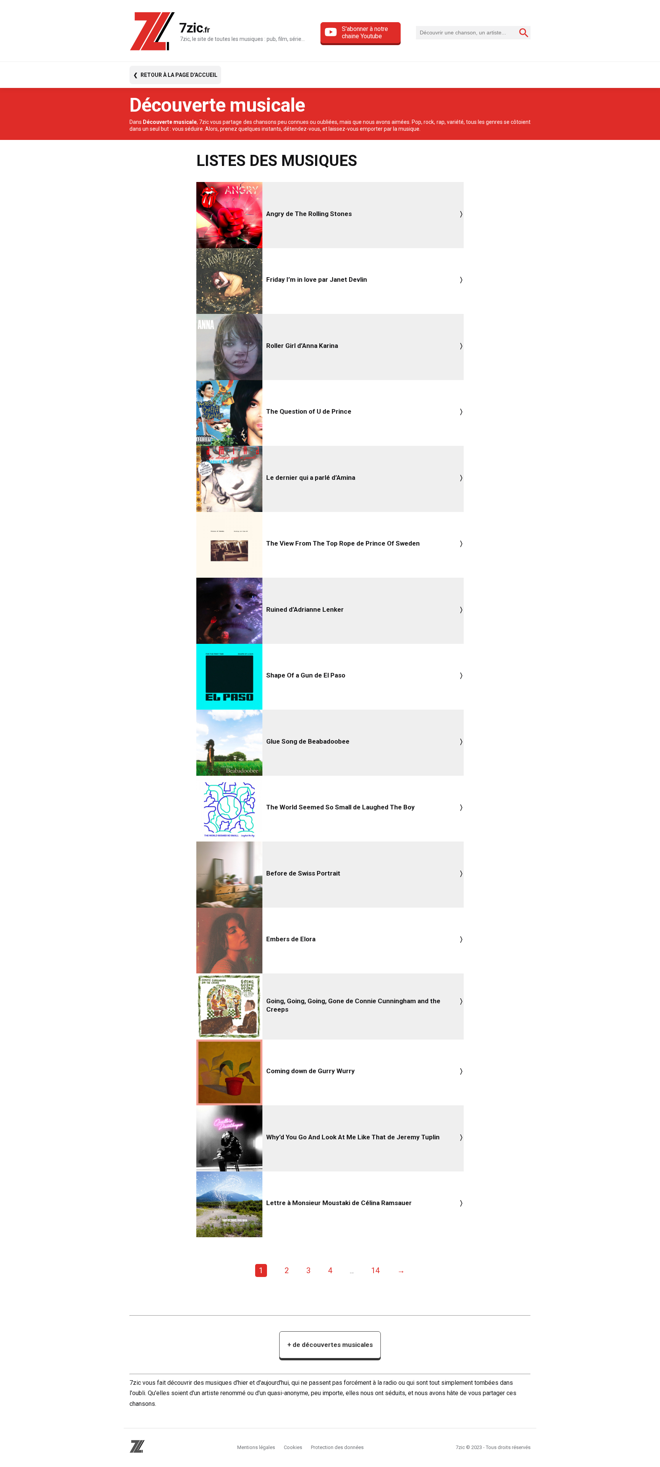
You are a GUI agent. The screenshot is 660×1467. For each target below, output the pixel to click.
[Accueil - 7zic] (152, 32)
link (330, 215)
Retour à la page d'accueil (179, 75)
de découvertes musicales (330, 1344)
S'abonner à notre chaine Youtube (365, 32)
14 (375, 1270)
